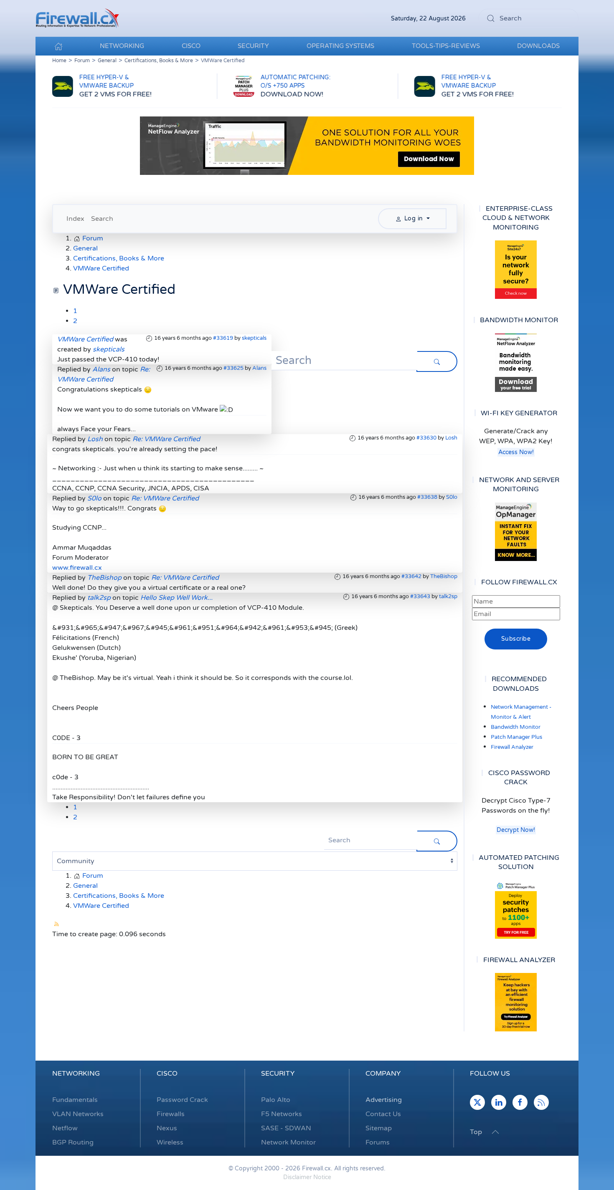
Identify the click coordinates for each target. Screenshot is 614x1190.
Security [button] (253, 46)
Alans (259, 368)
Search (102, 219)
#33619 (223, 338)
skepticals (254, 338)
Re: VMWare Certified (166, 439)
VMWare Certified (85, 339)
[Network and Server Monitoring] (516, 531)
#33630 (426, 438)
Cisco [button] (191, 46)
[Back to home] (77, 18)
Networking (76, 1073)
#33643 (420, 596)
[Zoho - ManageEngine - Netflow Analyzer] (307, 145)
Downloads (538, 46)
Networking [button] (122, 46)
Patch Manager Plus (516, 737)
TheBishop (443, 576)
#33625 (233, 368)
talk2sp (448, 596)
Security (277, 1073)
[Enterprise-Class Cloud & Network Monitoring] (516, 269)
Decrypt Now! (516, 830)
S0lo (451, 497)
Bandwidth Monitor (515, 727)
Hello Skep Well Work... (176, 598)
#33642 (411, 576)
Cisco (167, 1073)
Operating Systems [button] (340, 46)
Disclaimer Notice (307, 1177)
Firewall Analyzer (512, 747)
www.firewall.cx (77, 567)
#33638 (427, 497)
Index (75, 219)
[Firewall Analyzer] (516, 1002)
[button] (495, 1132)
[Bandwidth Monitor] (516, 363)
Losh (451, 438)
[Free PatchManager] (516, 909)
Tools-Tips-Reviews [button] (446, 46)
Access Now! (516, 452)
